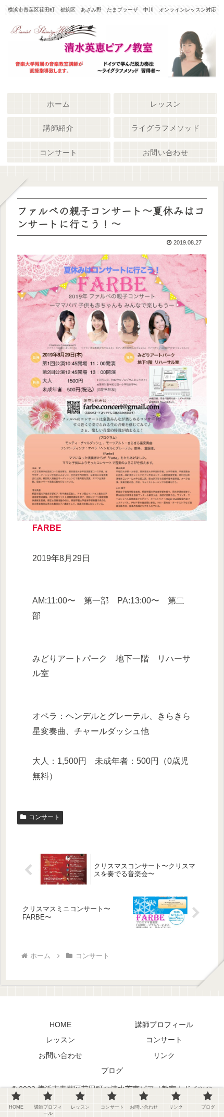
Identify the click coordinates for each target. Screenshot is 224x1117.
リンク (164, 1055)
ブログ (112, 1070)
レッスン (60, 1039)
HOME (60, 1024)
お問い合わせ (60, 1055)
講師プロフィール (164, 1024)
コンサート (44, 817)
